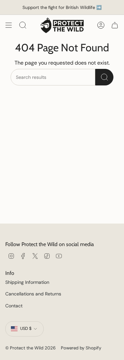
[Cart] (115, 25)
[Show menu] (8, 25)
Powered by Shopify (81, 348)
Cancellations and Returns (33, 294)
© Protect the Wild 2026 (30, 348)
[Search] (104, 77)
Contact (13, 306)
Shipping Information (27, 282)
